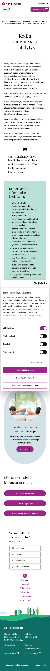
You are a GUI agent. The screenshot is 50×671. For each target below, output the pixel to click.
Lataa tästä (23, 449)
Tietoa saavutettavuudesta (16, 665)
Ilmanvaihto (41, 21)
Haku (5, 9)
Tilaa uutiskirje (31, 653)
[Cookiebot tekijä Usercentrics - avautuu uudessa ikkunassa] (36, 284)
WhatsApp (25, 588)
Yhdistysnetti (10, 653)
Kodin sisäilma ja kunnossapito (22, 21)
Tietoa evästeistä (41, 665)
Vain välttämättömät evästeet (25, 385)
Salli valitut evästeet (25, 378)
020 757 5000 (31, 637)
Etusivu (5, 21)
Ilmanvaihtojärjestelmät (11, 23)
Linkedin (25, 592)
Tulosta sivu (25, 600)
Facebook (25, 584)
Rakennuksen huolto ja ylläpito (25, 513)
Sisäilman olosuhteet (25, 493)
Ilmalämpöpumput (25, 503)
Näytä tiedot (36, 362)
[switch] (43, 336)
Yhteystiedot (10, 645)
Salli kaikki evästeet (25, 370)
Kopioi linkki (25, 596)
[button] (25, 548)
